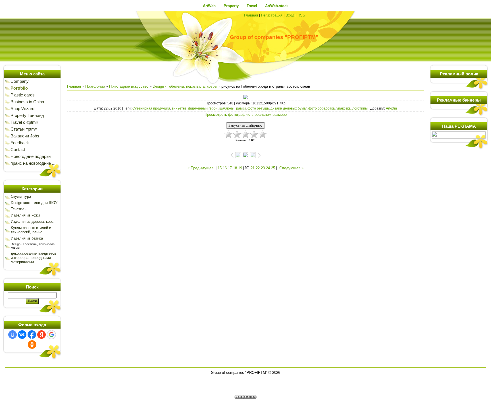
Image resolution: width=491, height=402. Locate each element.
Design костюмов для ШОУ (34, 203)
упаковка (343, 108)
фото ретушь (258, 108)
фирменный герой (203, 108)
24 (268, 168)
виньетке (179, 108)
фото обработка (321, 108)
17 (230, 168)
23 (263, 168)
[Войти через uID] (12, 334)
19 (240, 168)
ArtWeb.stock (276, 6)
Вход (290, 15)
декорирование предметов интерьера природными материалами (33, 257)
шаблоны (226, 108)
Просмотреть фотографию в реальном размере (246, 114)
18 (235, 168)
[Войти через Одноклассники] (32, 344)
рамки (241, 108)
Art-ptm (391, 108)
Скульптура (21, 196)
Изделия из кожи (25, 215)
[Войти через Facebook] (32, 334)
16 (225, 168)
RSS (301, 15)
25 (273, 168)
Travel (252, 6)
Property (231, 6)
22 (258, 168)
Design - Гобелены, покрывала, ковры (185, 86)
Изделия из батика (27, 238)
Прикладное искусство (128, 86)
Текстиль (18, 209)
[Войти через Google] (51, 334)
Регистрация (271, 15)
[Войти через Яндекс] (41, 334)
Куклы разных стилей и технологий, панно (31, 230)
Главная (251, 15)
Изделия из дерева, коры (32, 221)
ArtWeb (209, 6)
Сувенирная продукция (151, 108)
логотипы (360, 108)
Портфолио (95, 86)
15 (220, 168)
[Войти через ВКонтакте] (22, 334)
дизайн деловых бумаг (289, 108)
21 (253, 168)
